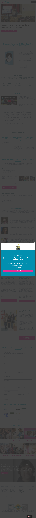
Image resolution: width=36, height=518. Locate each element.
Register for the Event (18, 270)
